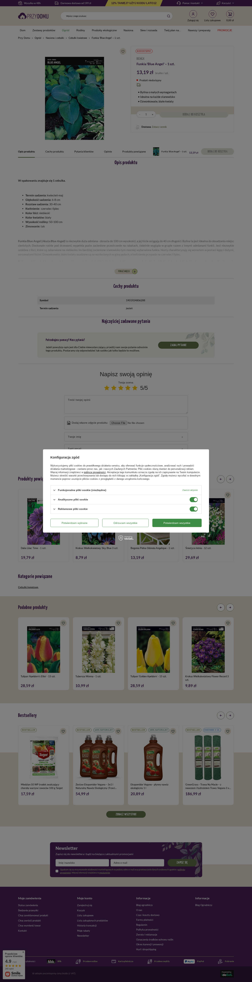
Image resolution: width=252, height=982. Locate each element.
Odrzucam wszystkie (125, 522)
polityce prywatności (95, 472)
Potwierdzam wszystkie (176, 522)
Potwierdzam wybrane (74, 522)
